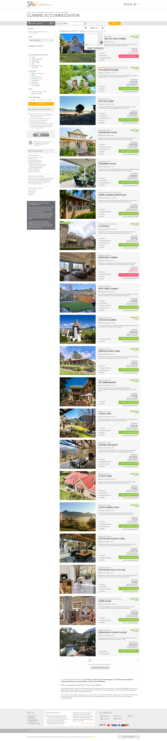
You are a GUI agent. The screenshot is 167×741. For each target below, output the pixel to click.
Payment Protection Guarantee (45, 141)
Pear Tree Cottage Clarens (112, 38)
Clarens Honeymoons (34, 171)
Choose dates (32, 33)
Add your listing (128, 736)
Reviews (30, 194)
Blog (131, 716)
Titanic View (104, 413)
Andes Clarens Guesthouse (112, 195)
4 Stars (42, 100)
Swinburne (44, 182)
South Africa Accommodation (103, 680)
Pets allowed (35, 83)
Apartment (35, 67)
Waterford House (107, 132)
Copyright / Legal (33, 720)
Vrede (35, 184)
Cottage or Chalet (37, 65)
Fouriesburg (50, 178)
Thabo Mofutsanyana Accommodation (74, 681)
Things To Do (31, 191)
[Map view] (53, 23)
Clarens (106, 68)
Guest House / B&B (37, 59)
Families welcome (37, 78)
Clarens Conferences (34, 169)
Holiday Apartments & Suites (38, 164)
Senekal (30, 182)
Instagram (106, 719)
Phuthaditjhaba (36, 181)
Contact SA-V (32, 716)
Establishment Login (34, 723)
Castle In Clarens (107, 320)
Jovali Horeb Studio (108, 507)
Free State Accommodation (123, 680)
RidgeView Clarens (107, 257)
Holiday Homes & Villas (36, 167)
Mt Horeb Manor (107, 382)
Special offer (38, 93)
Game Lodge (35, 60)
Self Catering (35, 62)
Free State (51, 12)
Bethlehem (31, 178)
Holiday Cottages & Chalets (38, 166)
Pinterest (119, 719)
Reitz (42, 181)
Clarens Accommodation (97, 681)
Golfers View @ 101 (107, 445)
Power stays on (39, 73)
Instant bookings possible (39, 91)
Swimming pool (36, 85)
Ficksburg (43, 178)
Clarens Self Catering (34, 163)
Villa (33, 64)
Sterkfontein (37, 182)
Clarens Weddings (33, 170)
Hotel (33, 57)
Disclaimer (31, 717)
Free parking (35, 80)
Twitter (119, 716)
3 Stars (34, 100)
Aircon (33, 75)
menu (135, 4)
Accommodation (42, 12)
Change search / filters (100, 668)
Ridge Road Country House (112, 632)
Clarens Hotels (32, 158)
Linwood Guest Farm (109, 351)
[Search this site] (125, 4)
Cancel (90, 48)
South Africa (31, 12)
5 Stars (50, 100)
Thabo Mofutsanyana (62, 12)
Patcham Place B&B (108, 70)
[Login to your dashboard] (128, 4)
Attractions (31, 193)
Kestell (37, 179)
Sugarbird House (107, 163)
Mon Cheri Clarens (108, 288)
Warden (39, 184)
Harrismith (31, 179)
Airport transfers (36, 77)
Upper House (104, 601)
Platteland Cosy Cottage (111, 570)
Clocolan (37, 178)
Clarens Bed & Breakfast (35, 161)
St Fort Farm (105, 476)
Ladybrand (42, 179)
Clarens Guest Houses (34, 160)
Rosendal (47, 181)
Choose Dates (98, 48)
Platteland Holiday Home (111, 538)
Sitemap (93, 737)
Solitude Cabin (106, 101)
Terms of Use (32, 722)
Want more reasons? (87, 723)
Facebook (106, 716)
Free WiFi (34, 82)
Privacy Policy (32, 719)
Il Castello (103, 226)
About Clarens (32, 190)
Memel (48, 179)
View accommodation (128, 56)
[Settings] (131, 4)
